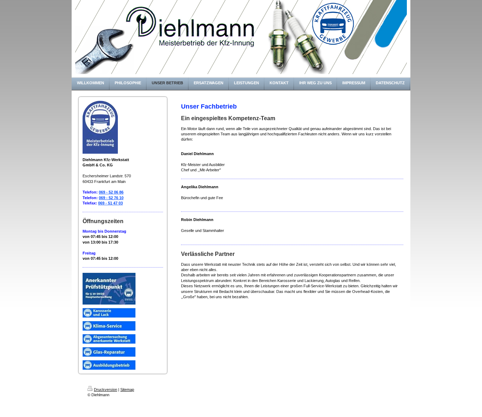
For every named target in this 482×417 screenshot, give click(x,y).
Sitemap (127, 389)
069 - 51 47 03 (110, 203)
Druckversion (105, 389)
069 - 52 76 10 (111, 198)
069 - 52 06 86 (111, 192)
